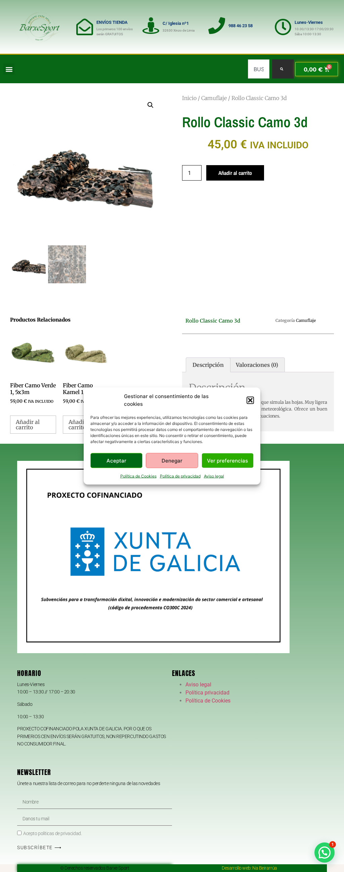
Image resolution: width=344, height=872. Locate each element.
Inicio (189, 98)
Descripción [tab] (208, 364)
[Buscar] (283, 69)
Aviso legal (214, 476)
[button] (250, 400)
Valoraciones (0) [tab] (257, 364)
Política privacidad (207, 692)
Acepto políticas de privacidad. (52, 833)
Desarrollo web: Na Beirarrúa (249, 868)
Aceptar (116, 460)
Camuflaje (214, 98)
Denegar (172, 460)
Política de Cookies (138, 476)
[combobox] (258, 69)
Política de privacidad (180, 476)
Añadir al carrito (235, 173)
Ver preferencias (227, 460)
